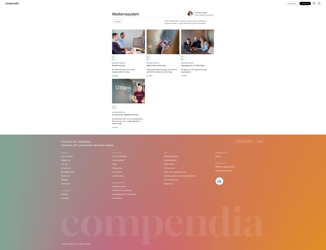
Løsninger (117, 21)
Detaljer (115, 76)
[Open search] (314, 3)
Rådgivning (292, 3)
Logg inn (260, 141)
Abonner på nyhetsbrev (244, 141)
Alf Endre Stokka (200, 12)
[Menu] (319, 3)
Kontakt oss (305, 3)
